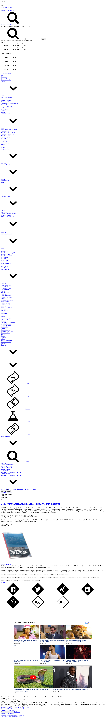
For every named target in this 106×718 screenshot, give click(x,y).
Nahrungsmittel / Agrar (7, 331)
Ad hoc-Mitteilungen (6, 7)
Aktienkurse (4, 210)
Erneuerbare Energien (6, 297)
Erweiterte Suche (7, 73)
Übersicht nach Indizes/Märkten (9, 129)
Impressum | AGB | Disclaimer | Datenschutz (12, 715)
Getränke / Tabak (5, 304)
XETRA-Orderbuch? (6, 234)
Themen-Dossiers (5, 113)
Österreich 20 (4, 146)
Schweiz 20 (4, 144)
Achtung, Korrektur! (6, 564)
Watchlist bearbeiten (6, 469)
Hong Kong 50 (5, 149)
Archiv (2, 182)
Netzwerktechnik (5, 333)
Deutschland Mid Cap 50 (7, 134)
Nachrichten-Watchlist (6, 466)
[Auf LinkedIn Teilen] (87, 595)
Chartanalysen (4, 109)
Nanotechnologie (5, 330)
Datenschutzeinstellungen (7, 712)
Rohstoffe (3, 337)
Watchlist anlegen (5, 473)
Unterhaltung (4, 343)
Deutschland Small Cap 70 (8, 132)
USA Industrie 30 (5, 137)
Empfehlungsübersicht (6, 106)
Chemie (3, 291)
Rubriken (3, 95)
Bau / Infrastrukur (5, 286)
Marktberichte (4, 104)
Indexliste (3, 250)
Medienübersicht (5, 180)
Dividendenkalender (6, 215)
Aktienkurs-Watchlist (6, 467)
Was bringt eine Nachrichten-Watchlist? (11, 472)
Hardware (3, 309)
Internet (3, 316)
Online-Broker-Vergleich (7, 216)
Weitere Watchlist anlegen (7, 464)
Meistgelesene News (6, 101)
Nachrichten (4, 77)
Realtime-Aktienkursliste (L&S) (9, 213)
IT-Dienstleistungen (6, 318)
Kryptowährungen (5, 436)
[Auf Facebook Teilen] (13, 595)
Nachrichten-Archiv (10, 710)
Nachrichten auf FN (6, 80)
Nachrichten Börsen (6, 709)
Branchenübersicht (5, 165)
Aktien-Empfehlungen (17, 709)
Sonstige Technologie (6, 340)
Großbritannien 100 (6, 143)
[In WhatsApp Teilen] (13, 608)
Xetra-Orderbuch (13, 707)
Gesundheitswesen (5, 303)
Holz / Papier (4, 310)
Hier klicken (4, 582)
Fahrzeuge (3, 298)
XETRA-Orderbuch (6, 231)
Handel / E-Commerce (6, 307)
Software (3, 339)
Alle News (3, 81)
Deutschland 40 (5, 131)
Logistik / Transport (6, 324)
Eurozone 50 (4, 141)
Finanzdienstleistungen (7, 300)
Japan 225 (3, 147)
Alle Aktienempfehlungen (7, 107)
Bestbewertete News (6, 100)
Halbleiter (3, 306)
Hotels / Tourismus (6, 312)
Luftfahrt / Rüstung (6, 325)
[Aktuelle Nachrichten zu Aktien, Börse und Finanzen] (7, 10)
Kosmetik (3, 321)
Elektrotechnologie (6, 295)
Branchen (3, 163)
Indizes (2, 128)
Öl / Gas (3, 334)
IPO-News (3, 110)
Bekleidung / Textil (6, 288)
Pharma (3, 336)
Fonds (27, 383)
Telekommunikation (6, 342)
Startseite (3, 75)
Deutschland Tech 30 (6, 135)
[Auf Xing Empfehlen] (62, 595)
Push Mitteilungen (5, 491)
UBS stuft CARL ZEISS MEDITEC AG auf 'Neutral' (31, 503)
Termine (3, 112)
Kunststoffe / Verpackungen (8, 322)
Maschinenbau (4, 327)
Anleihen (28, 396)
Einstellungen (4, 470)
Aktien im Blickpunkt (6, 97)
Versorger (3, 345)
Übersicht (3, 232)
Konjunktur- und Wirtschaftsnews (9, 103)
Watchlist (28, 461)
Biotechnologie (5, 289)
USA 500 (3, 138)
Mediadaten (17, 712)
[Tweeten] (38, 595)
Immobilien (4, 313)
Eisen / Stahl (4, 294)
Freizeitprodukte (5, 301)
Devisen (28, 434)
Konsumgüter (4, 319)
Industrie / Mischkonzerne (7, 315)
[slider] (3, 498)
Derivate (28, 409)
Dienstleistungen (5, 292)
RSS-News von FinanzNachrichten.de (11, 716)
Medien (3, 179)
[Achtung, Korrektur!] (16, 562)
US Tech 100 (4, 140)
